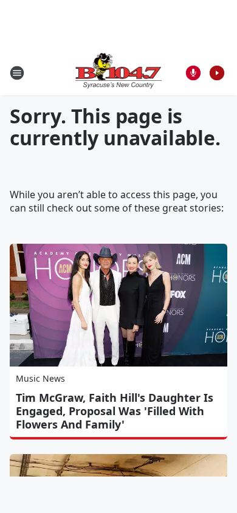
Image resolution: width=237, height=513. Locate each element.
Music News (40, 378)
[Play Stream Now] (217, 73)
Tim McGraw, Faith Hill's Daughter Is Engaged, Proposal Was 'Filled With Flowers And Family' (114, 411)
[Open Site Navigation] (17, 73)
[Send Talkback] (193, 73)
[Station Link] (118, 72)
